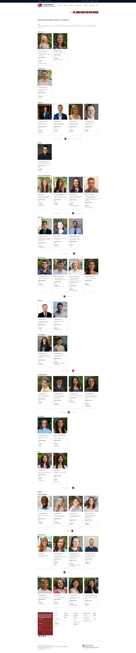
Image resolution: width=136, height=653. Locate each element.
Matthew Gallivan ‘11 (59, 393)
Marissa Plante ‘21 (43, 353)
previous (59, 138)
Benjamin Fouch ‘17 (43, 121)
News (94, 617)
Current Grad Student (56, 25)
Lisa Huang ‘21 (73, 595)
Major (87, 12)
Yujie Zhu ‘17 (57, 470)
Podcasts (95, 619)
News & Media (91, 5)
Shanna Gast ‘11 (73, 121)
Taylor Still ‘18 (57, 236)
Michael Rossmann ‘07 (44, 161)
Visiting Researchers (86, 617)
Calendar (85, 5)
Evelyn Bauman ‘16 (43, 50)
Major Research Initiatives (76, 616)
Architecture (43, 25)
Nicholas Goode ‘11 (89, 121)
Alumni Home (95, 12)
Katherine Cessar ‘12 (74, 553)
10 (76, 213)
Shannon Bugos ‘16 (58, 553)
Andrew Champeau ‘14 (59, 276)
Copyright (39, 645)
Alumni (65, 617)
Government (74, 25)
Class (90, 12)
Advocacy (39, 25)
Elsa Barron (41, 553)
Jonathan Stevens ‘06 (43, 236)
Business (47, 25)
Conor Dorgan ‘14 (58, 319)
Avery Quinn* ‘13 (73, 513)
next (78, 138)
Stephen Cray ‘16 (42, 319)
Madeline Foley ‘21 (58, 50)
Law (86, 25)
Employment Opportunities (56, 623)
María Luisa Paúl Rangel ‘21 (59, 436)
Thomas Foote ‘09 (43, 393)
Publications (76, 618)
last (80, 138)
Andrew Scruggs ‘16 (89, 194)
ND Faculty (85, 615)
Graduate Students (77, 621)
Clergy (51, 25)
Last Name (41, 623)
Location (78, 12)
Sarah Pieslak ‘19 (58, 513)
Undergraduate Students (76, 624)
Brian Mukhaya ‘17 (43, 513)
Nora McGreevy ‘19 (43, 435)
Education (61, 25)
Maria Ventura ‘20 (89, 513)
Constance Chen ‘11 (43, 87)
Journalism (83, 25)
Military (89, 25)
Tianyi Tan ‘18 (42, 470)
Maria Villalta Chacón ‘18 (91, 595)
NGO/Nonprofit (93, 25)
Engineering (66, 25)
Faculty (75, 619)
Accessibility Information (42, 649)
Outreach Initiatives (57, 619)
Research (71, 5)
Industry (82, 12)
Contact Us (50, 647)
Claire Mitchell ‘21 (89, 393)
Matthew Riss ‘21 (73, 194)
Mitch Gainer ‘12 (58, 121)
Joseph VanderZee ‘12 (75, 236)
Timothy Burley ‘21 (43, 595)
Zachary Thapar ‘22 (58, 353)
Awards (55, 621)
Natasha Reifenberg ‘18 (59, 194)
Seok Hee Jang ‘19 (74, 393)
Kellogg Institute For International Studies (45, 646)
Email (40, 627)
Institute (55, 615)
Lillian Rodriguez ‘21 (90, 276)
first (55, 138)
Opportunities (78, 5)
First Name (41, 619)
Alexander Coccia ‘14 (90, 553)
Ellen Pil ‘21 (41, 194)
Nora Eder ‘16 (57, 595)
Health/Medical (78, 25)
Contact (55, 617)
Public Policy (40, 27)
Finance (70, 25)
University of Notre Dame (47, 645)
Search (97, 6)
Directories (66, 615)
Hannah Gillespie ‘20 (74, 276)
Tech (43, 27)
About (60, 5)
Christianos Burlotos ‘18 (44, 276)
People (65, 5)
